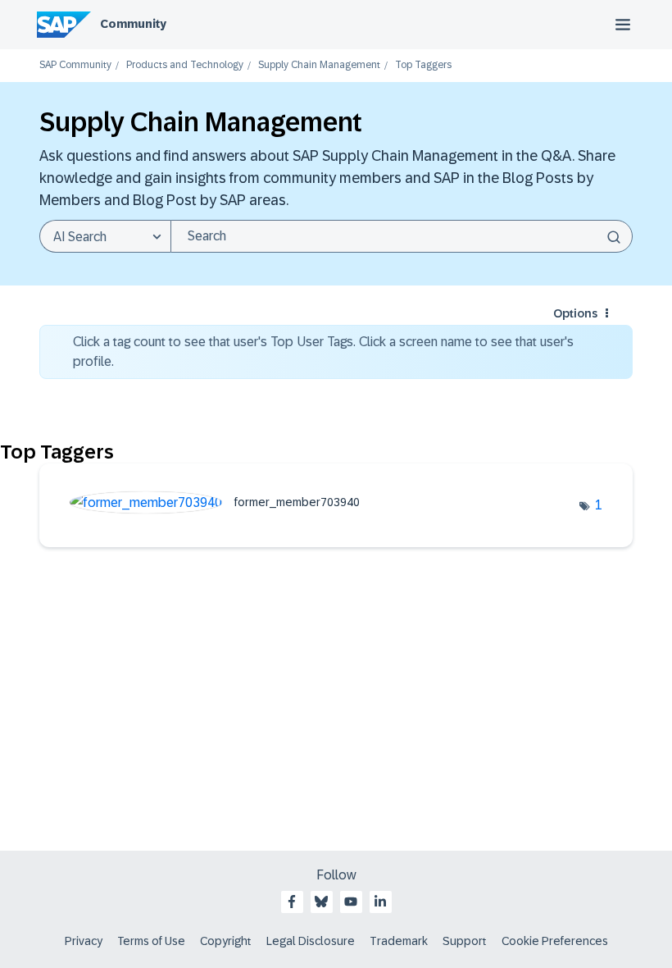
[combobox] (401, 236)
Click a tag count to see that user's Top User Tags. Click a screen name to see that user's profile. (323, 351)
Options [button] (575, 313)
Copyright (226, 940)
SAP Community (75, 65)
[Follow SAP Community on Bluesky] (321, 901)
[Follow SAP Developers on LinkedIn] (380, 901)
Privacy (83, 940)
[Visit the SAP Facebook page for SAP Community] (291, 901)
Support (465, 940)
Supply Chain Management (319, 65)
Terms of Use (151, 940)
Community (133, 23)
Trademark (399, 940)
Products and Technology (184, 65)
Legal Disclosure (310, 940)
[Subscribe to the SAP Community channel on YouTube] (350, 901)
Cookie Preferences (555, 940)
